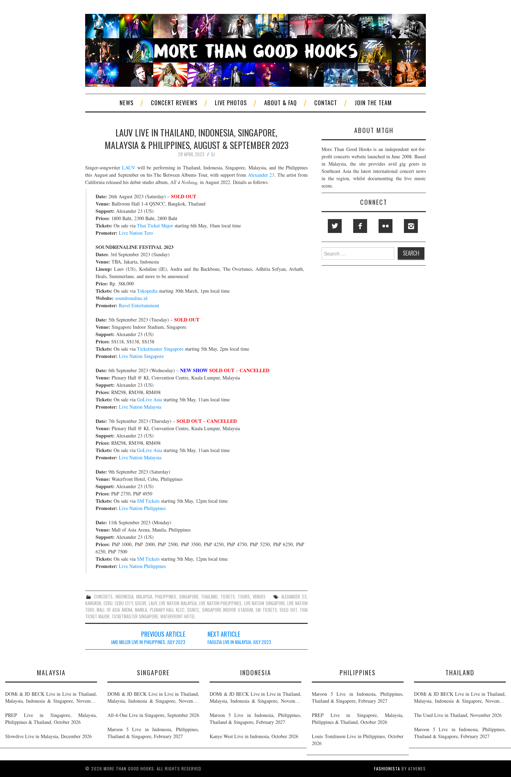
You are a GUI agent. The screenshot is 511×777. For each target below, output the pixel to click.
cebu (108, 603)
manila (141, 610)
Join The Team (373, 102)
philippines (165, 596)
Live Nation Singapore (141, 356)
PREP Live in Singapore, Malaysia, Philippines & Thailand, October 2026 (51, 718)
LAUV (128, 167)
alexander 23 (294, 596)
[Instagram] (411, 226)
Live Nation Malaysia (140, 406)
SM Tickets (148, 501)
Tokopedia (147, 290)
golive (140, 603)
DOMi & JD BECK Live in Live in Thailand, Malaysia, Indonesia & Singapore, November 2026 (51, 697)
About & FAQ (280, 102)
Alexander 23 (261, 175)
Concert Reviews (174, 102)
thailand (209, 596)
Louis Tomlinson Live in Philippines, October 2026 (358, 739)
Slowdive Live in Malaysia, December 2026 (48, 736)
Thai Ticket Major (155, 225)
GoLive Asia (149, 399)
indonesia (124, 596)
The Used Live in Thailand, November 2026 (458, 715)
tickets (227, 596)
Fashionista (387, 768)
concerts (103, 596)
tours (244, 596)
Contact (325, 102)
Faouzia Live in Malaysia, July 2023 (239, 642)
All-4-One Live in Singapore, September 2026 (153, 715)
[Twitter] (335, 226)
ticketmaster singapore (135, 616)
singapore (188, 596)
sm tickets (266, 610)
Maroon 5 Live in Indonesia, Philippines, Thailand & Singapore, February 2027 (153, 733)
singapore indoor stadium (227, 610)
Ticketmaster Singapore (160, 348)
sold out (288, 610)
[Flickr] (385, 226)
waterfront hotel (177, 616)
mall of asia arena (114, 610)
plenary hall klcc (167, 610)
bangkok (93, 603)
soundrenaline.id (131, 298)
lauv (153, 603)
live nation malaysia (177, 603)
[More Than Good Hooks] (255, 49)
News (126, 102)
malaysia (144, 596)
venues (259, 596)
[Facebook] (360, 226)
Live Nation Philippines (142, 508)
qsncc (193, 610)
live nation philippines (220, 603)
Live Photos (231, 102)
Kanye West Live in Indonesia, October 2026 (254, 736)
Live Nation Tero (136, 232)
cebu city (124, 603)
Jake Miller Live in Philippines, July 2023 (148, 642)
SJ (213, 154)
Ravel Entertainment (139, 305)
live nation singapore (264, 603)
